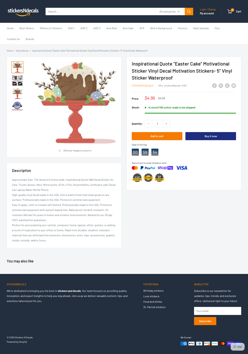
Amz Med (111, 28)
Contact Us (13, 39)
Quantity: (137, 123)
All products (22, 50)
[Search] (189, 11)
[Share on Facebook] (214, 85)
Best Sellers (27, 28)
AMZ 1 (71, 28)
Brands (30, 39)
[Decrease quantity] (148, 123)
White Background (161, 28)
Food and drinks (152, 301)
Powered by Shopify (17, 341)
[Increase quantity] (166, 123)
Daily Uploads (201, 28)
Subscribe (205, 321)
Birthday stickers (153, 290)
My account (207, 13)
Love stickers (151, 296)
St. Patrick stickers (154, 307)
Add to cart (157, 136)
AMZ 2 (84, 28)
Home (10, 28)
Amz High (128, 28)
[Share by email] (233, 85)
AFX (142, 28)
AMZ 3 (96, 28)
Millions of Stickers (51, 28)
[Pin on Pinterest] (220, 85)
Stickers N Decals (143, 85)
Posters (182, 28)
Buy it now (211, 136)
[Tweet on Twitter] (227, 85)
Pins (217, 28)
